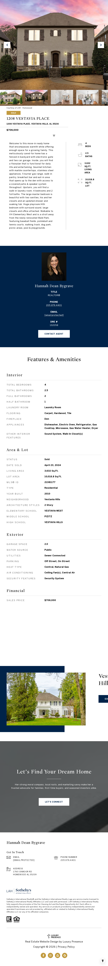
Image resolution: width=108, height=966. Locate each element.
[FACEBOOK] (43, 955)
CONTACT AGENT (54, 334)
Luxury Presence (73, 941)
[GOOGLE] (64, 955)
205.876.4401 (54, 305)
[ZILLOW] (57, 955)
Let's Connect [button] (54, 802)
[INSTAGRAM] (50, 955)
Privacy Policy (66, 946)
